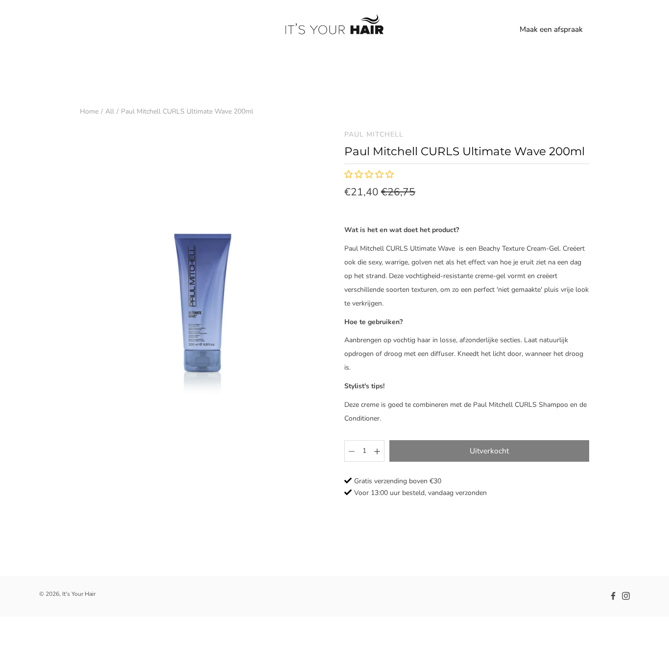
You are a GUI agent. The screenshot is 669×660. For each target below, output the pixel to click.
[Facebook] (613, 596)
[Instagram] (626, 596)
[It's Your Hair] (334, 29)
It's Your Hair (79, 594)
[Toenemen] (377, 451)
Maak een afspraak (551, 29)
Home (89, 111)
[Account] (600, 29)
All (109, 111)
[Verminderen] (351, 451)
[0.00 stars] (370, 175)
